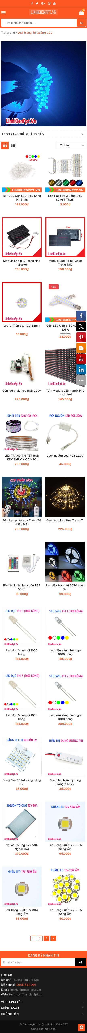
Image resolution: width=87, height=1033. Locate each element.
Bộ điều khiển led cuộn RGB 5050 (21, 587)
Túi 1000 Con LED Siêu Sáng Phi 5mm (21, 197)
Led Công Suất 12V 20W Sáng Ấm (65, 912)
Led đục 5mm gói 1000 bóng (22, 717)
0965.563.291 (26, 984)
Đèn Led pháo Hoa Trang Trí (65, 520)
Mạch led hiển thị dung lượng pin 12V (65, 782)
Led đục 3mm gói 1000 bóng (22, 652)
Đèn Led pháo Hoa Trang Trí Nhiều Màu (22, 522)
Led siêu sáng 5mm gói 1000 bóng (65, 717)
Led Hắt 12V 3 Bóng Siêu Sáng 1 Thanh (65, 197)
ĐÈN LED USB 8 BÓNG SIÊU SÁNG (65, 327)
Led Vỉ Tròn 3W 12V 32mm (21, 325)
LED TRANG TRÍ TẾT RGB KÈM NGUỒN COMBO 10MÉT (22, 457)
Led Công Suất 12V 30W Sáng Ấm (22, 912)
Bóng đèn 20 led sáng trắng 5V (22, 782)
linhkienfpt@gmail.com (25, 989)
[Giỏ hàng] (81, 13)
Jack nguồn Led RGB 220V (65, 455)
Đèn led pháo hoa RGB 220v (22, 390)
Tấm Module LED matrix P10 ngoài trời (65, 392)
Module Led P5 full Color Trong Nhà (65, 262)
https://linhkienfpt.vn (28, 994)
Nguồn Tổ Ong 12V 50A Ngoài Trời (22, 847)
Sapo (52, 1028)
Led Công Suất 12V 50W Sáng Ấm (65, 847)
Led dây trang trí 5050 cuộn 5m (65, 587)
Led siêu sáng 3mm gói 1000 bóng (65, 652)
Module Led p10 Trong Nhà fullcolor (21, 262)
